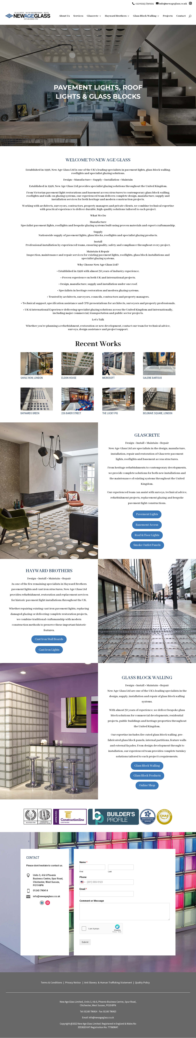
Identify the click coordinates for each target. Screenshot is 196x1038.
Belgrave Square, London (157, 413)
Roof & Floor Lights (147, 535)
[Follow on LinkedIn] (42, 902)
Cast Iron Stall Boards (49, 639)
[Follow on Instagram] (47, 902)
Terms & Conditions (52, 982)
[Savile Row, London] (37, 363)
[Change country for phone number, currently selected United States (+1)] (82, 882)
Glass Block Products (147, 775)
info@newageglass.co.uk (101, 1017)
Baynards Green (30, 413)
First (81, 871)
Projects (168, 16)
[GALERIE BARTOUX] (159, 363)
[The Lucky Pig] (118, 399)
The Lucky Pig (110, 413)
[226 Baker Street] (77, 399)
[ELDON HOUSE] (77, 363)
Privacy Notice (73, 982)
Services (78, 16)
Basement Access (147, 525)
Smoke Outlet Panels (147, 545)
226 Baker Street (71, 413)
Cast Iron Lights (49, 650)
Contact (181, 16)
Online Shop (147, 785)
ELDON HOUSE (68, 377)
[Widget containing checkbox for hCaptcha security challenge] (101, 928)
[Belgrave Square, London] (159, 399)
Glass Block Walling (147, 766)
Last (110, 871)
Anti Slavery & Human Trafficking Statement (107, 982)
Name (83, 862)
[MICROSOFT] (118, 363)
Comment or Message (91, 900)
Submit (85, 942)
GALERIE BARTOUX (152, 377)
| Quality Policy (141, 982)
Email (83, 889)
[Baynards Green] (37, 399)
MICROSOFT (108, 377)
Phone (83, 877)
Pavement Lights (147, 514)
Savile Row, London (32, 377)
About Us (64, 16)
